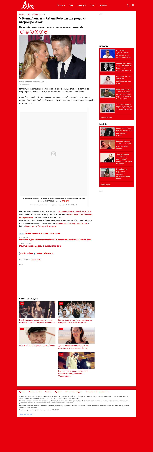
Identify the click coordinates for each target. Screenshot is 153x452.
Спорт (92, 5)
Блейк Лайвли (27, 253)
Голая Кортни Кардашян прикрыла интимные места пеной (123, 174)
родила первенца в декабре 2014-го (74, 211)
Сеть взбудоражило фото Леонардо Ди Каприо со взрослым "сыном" (124, 67)
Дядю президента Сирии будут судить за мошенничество (124, 106)
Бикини (103, 5)
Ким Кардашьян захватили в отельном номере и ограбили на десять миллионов (37, 321)
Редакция (58, 392)
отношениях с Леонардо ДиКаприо (71, 223)
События (82, 5)
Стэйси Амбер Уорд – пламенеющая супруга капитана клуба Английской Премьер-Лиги (124, 94)
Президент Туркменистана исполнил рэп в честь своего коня (123, 54)
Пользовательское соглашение (97, 392)
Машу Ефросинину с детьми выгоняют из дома (40, 245)
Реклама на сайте (35, 392)
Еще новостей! (106, 117)
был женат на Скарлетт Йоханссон (40, 226)
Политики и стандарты (73, 392)
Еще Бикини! (105, 184)
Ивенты (48, 392)
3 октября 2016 (36, 14)
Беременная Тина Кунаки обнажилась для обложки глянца (124, 131)
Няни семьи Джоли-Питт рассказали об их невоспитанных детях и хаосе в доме (55, 239)
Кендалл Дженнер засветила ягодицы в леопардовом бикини (124, 145)
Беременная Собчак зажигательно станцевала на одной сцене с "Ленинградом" (73, 373)
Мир (71, 5)
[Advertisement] (57, 280)
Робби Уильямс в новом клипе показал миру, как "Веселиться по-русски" (75, 321)
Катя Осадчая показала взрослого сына (40, 233)
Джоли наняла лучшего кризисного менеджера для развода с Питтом (73, 346)
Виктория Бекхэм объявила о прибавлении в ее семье (123, 80)
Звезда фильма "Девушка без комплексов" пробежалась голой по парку (124, 159)
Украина (61, 5)
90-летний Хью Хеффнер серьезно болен (37, 345)
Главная (22, 14)
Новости (103, 46)
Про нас (22, 392)
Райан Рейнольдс (45, 253)
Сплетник (36, 259)
